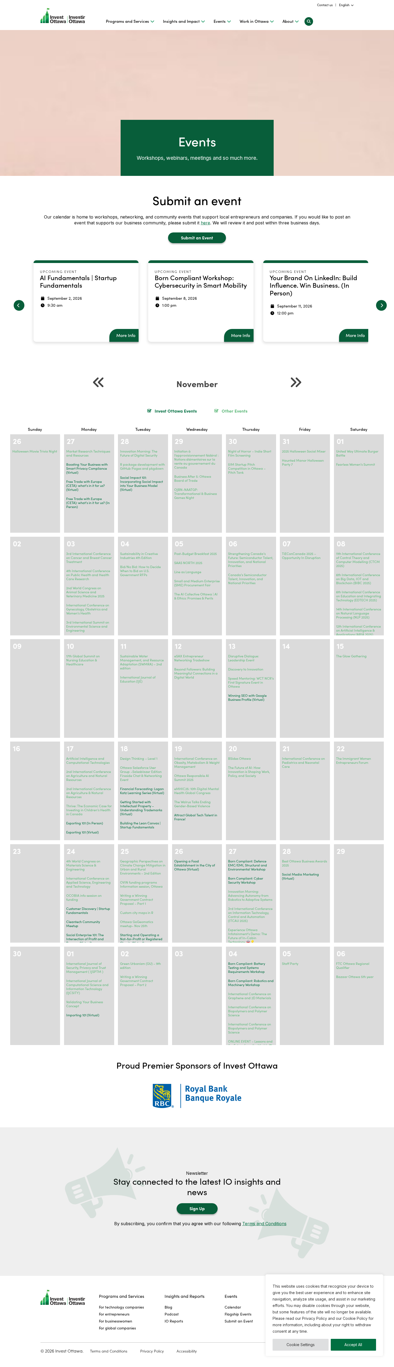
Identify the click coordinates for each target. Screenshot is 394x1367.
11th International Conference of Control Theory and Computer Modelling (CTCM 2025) (358, 559)
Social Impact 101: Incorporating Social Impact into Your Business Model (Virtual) (141, 483)
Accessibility (187, 1351)
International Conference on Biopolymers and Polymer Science (249, 1011)
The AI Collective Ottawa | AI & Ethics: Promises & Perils (196, 596)
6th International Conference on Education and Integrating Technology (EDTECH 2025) (358, 596)
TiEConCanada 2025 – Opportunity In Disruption (301, 555)
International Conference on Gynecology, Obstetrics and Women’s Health (87, 609)
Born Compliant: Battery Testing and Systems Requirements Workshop (246, 967)
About (288, 21)
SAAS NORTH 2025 (188, 563)
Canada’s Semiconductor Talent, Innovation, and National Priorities (247, 579)
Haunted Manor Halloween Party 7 (303, 462)
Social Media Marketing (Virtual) (300, 876)
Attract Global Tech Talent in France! (195, 817)
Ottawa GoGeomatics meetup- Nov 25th (136, 924)
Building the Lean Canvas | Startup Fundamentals (140, 825)
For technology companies (121, 1307)
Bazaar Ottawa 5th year (355, 977)
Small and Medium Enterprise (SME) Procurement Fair (197, 583)
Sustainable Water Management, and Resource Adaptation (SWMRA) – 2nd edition (142, 662)
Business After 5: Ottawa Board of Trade (192, 478)
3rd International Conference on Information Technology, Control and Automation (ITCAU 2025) (250, 914)
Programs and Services (127, 21)
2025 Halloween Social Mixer (304, 451)
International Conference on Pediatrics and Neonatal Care (303, 762)
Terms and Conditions (264, 1223)
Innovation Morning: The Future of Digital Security (138, 453)
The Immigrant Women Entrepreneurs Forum (353, 760)
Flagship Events (238, 1314)
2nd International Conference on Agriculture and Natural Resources (88, 775)
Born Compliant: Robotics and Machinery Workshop (251, 983)
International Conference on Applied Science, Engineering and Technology (88, 882)
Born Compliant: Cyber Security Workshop (245, 880)
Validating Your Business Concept (84, 1004)
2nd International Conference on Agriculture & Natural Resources (88, 793)
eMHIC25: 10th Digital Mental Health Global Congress (196, 791)
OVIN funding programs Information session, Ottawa (141, 884)
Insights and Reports (185, 1296)
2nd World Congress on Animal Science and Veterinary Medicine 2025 (85, 592)
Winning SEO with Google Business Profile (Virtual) (247, 697)
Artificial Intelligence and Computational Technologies (88, 760)
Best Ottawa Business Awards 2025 (304, 863)
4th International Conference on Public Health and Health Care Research (88, 575)
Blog (168, 1307)
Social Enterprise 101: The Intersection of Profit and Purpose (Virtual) (85, 939)
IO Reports (174, 1321)
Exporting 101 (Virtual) (82, 832)
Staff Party (290, 963)
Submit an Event (197, 237)
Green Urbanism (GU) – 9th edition (140, 965)
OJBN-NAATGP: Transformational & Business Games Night (195, 493)
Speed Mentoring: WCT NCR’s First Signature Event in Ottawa (251, 682)
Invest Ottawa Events (176, 411)
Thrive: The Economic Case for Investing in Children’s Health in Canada (89, 810)
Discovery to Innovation (245, 669)
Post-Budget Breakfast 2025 (195, 553)
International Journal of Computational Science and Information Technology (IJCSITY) (87, 987)
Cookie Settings (301, 1344)
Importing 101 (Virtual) (82, 1015)
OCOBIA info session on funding (84, 897)
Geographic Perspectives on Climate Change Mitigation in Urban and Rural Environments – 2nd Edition (142, 867)
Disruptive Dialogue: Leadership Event (243, 658)
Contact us (325, 4)
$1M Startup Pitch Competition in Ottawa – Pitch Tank (247, 468)
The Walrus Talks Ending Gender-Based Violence (192, 804)
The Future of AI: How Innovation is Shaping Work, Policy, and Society (249, 771)
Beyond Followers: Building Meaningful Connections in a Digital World (196, 673)
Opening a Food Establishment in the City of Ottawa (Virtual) (194, 865)
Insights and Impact (181, 21)
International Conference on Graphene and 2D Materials (249, 996)
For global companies (117, 1328)
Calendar (233, 1307)
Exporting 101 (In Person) (84, 823)
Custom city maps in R (136, 912)
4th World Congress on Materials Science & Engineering (83, 865)
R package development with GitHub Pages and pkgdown (142, 466)
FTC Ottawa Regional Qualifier (352, 965)
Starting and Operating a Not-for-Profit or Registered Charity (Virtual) (141, 939)
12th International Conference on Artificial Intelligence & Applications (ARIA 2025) (358, 630)
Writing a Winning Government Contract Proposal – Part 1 (136, 899)
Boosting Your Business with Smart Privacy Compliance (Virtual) (87, 468)
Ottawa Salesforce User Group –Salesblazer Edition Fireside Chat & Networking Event (141, 773)
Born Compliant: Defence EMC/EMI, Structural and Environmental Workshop (247, 865)
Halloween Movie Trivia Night (34, 451)
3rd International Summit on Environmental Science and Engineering (87, 626)
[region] (324, 1315)
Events (220, 21)
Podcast (172, 1314)
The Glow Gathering (351, 656)
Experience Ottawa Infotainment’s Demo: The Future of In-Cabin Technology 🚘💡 (247, 936)
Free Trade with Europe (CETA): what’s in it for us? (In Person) (88, 503)
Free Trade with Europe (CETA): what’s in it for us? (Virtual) (85, 485)
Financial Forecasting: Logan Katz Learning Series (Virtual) (142, 791)
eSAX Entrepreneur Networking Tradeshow (192, 658)
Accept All (353, 1344)
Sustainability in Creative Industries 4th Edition (139, 555)
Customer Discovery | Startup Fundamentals (88, 910)
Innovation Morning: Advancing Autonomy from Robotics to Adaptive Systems (250, 895)
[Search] (308, 21)
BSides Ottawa (239, 758)
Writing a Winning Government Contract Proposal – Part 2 (136, 981)
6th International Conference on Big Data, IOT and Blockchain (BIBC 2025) (358, 579)
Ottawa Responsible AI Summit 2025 (191, 777)
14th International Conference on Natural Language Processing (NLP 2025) (358, 613)
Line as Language (187, 572)
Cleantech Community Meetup (83, 924)
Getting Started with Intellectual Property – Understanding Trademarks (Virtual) (141, 808)
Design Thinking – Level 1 (138, 758)
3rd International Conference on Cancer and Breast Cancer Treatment (89, 557)
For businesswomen (115, 1321)
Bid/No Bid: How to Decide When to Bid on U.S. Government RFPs (140, 571)
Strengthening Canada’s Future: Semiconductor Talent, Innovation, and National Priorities (250, 559)
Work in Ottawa (254, 21)
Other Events (234, 411)
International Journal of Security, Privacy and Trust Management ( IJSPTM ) (86, 967)
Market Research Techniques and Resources (88, 453)
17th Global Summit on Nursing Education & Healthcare (83, 660)
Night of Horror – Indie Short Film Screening (249, 453)
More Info (125, 335)
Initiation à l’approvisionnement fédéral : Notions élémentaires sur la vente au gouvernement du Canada (196, 459)
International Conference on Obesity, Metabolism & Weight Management (197, 762)
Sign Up (197, 1208)
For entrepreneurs (114, 1314)
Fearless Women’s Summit (355, 464)
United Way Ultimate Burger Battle (357, 453)
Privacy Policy (152, 1351)
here (205, 222)
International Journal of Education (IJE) (137, 679)
